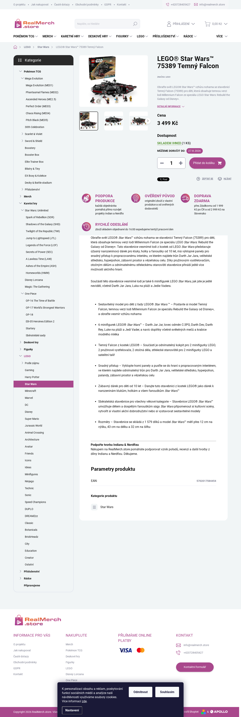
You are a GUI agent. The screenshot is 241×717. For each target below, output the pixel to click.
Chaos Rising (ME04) (38, 113)
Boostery (30, 147)
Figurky (28, 349)
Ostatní (29, 564)
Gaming (29, 370)
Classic (29, 522)
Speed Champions (35, 502)
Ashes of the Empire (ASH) (41, 265)
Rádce (27, 578)
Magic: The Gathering (37, 286)
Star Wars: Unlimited (36, 210)
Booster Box (32, 154)
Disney (29, 411)
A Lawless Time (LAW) (39, 258)
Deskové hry (31, 342)
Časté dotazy (62, 4)
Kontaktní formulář (195, 666)
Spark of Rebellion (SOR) (40, 217)
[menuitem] (26, 36)
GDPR (107, 4)
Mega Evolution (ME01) (39, 85)
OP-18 (29, 314)
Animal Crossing (34, 432)
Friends (29, 453)
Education (31, 550)
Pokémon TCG (32, 71)
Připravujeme (32, 585)
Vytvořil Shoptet (189, 711)
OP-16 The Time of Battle (40, 300)
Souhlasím (167, 692)
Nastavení (72, 710)
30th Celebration (34, 127)
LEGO (27, 356)
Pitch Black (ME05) (37, 120)
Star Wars (31, 384)
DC (26, 404)
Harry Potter (32, 377)
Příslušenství (32, 189)
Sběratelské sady (36, 335)
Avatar (29, 446)
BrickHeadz (31, 536)
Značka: (163, 77)
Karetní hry (30, 203)
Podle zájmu (32, 363)
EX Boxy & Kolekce (35, 175)
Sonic (28, 495)
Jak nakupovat (40, 4)
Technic (29, 488)
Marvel (29, 397)
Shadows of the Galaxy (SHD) (43, 224)
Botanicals (31, 529)
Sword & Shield (33, 140)
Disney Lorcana (34, 279)
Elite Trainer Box (34, 161)
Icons (28, 460)
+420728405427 (193, 652)
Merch (27, 196)
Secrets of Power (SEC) (39, 251)
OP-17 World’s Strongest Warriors (45, 307)
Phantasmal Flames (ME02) (42, 92)
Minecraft (30, 390)
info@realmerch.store (196, 645)
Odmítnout (140, 692)
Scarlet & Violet (33, 134)
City (27, 543)
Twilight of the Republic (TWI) (43, 231)
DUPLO (29, 509)
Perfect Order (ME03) (38, 106)
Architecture (32, 439)
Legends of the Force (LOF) (42, 245)
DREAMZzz (31, 516)
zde (84, 701)
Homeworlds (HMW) (38, 272)
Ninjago (29, 481)
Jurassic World (33, 425)
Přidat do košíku (204, 163)
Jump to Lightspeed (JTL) (41, 238)
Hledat (135, 23)
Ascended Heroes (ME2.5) (41, 99)
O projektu (19, 4)
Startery (30, 328)
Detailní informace (169, 106)
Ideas (28, 467)
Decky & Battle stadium (38, 182)
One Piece (30, 293)
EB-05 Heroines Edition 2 (40, 321)
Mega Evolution (34, 78)
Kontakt (121, 4)
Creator (29, 557)
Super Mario (32, 418)
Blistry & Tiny (32, 168)
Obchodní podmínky (87, 4)
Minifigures (31, 474)
